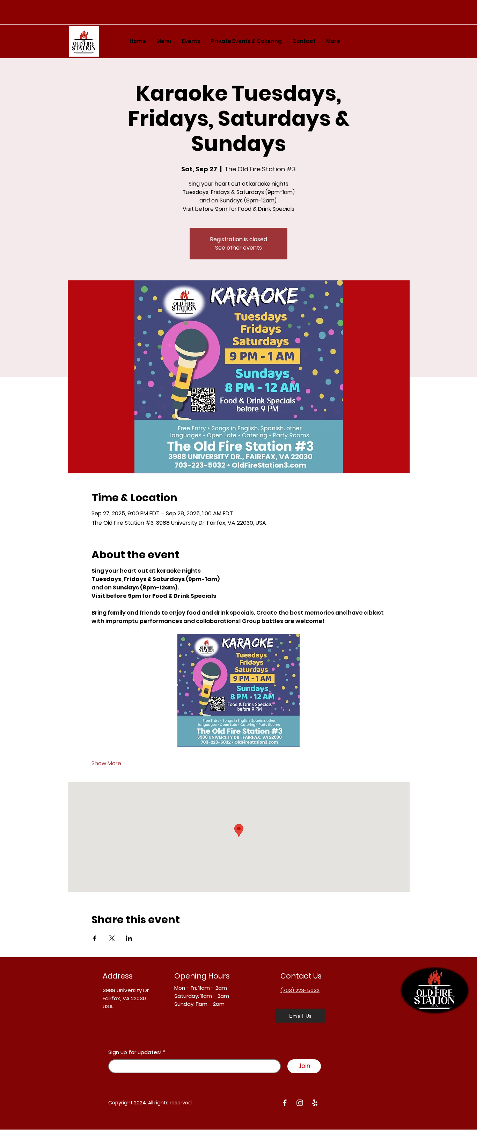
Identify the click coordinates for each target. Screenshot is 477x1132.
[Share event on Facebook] (94, 938)
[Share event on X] (112, 938)
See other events (238, 248)
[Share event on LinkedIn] (129, 938)
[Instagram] (299, 1102)
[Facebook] (284, 1102)
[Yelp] (314, 1102)
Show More (106, 763)
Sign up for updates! (135, 1052)
